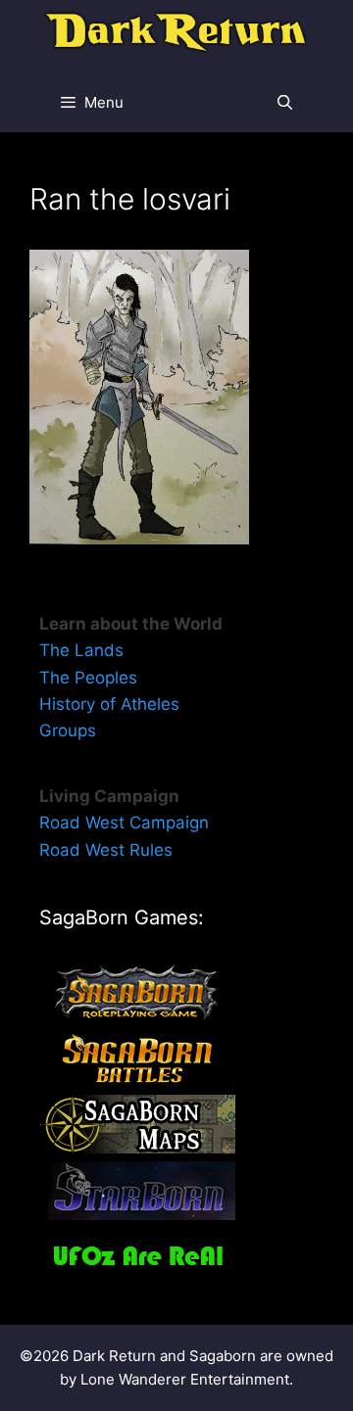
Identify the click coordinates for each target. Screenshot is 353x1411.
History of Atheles (109, 704)
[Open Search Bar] (285, 102)
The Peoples (88, 677)
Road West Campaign (124, 822)
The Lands (81, 650)
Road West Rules (106, 850)
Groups (67, 730)
